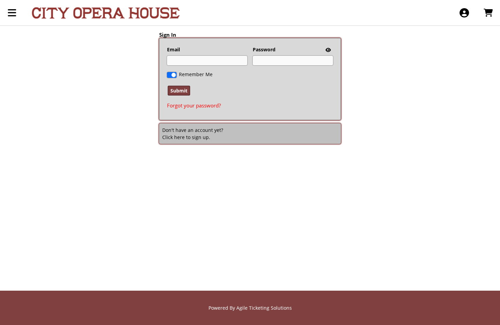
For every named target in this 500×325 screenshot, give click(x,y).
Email (173, 49)
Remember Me (196, 74)
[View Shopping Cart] (488, 12)
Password (264, 49)
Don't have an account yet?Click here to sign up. (192, 133)
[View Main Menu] (12, 12)
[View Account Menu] (464, 12)
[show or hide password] (327, 50)
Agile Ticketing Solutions (264, 308)
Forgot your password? (194, 105)
